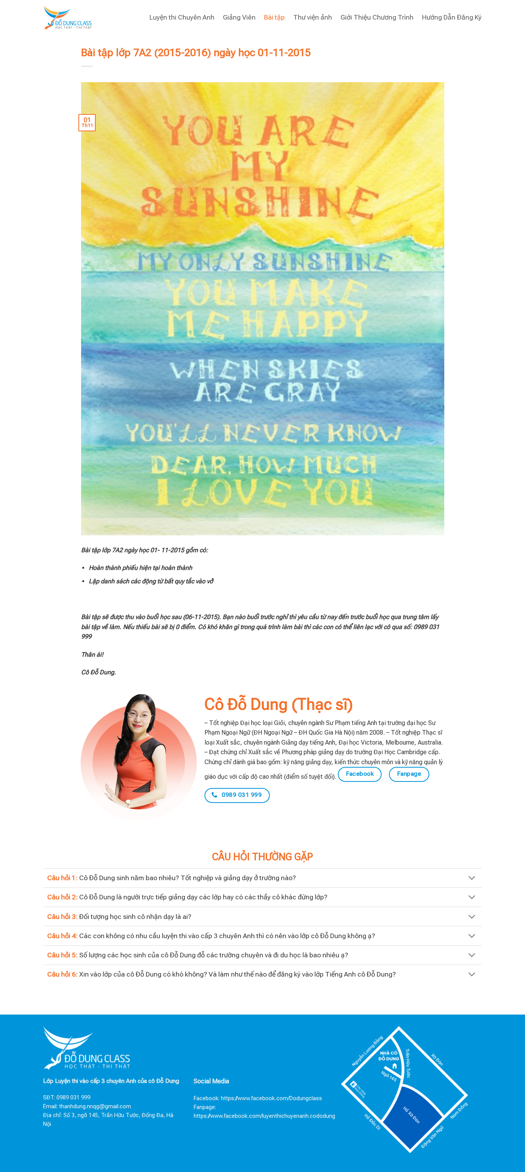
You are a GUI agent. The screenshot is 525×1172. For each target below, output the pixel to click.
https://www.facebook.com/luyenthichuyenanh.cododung (264, 1116)
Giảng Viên (239, 17)
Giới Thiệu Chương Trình (377, 17)
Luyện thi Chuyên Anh (182, 17)
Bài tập (274, 17)
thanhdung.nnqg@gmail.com (95, 1106)
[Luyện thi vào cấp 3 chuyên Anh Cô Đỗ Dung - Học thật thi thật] (67, 17)
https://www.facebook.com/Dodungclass (271, 1098)
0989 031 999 (73, 1097)
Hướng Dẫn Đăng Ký (452, 17)
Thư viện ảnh (312, 17)
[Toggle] (472, 879)
